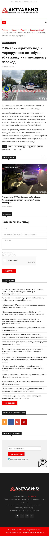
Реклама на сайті (29, 532)
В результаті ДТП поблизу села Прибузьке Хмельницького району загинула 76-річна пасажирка (21, 200)
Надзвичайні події (37, 30)
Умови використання (14, 532)
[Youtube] (32, 516)
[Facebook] (22, 516)
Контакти (40, 532)
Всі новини (10, 403)
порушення (32, 147)
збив (14, 150)
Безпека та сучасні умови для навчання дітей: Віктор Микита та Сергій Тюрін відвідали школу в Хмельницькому (22, 291)
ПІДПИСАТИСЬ (16, 454)
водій (10, 147)
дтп (20, 150)
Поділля (24, 30)
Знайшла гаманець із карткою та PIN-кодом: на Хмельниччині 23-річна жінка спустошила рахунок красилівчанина (21, 321)
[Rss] (17, 516)
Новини (14, 30)
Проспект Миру (20, 147)
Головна (5, 30)
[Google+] (27, 516)
